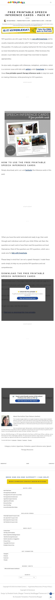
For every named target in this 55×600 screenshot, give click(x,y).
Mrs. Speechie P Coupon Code (11, 517)
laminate (28, 170)
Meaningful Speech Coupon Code (11, 515)
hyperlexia (40, 69)
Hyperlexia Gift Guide (9, 500)
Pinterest (19, 440)
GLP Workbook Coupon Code (10, 522)
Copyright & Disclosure (9, 543)
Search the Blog (7, 505)
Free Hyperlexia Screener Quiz (11, 496)
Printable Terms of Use (9, 545)
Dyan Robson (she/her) (32, 416)
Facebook (24, 440)
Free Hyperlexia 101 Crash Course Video (13, 494)
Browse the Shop (7, 503)
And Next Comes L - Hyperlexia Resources (28, 587)
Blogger (39, 597)
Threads (30, 440)
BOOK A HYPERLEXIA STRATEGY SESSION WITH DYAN (27, 481)
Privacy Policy (7, 541)
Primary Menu (50, 2)
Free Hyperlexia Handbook (10, 492)
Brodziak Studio (12, 593)
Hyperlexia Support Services (10, 498)
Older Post (51, 463)
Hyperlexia (19, 446)
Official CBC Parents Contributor (12, 568)
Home (27, 463)
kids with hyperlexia (19, 253)
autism (28, 69)
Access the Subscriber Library (10, 507)
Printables (27, 446)
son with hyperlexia (39, 39)
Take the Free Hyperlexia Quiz (11, 536)
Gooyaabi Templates (21, 597)
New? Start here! (7, 490)
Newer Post (4, 463)
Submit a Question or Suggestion (11, 538)
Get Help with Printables (9, 532)
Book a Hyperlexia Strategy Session (12, 534)
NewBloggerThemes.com (39, 593)
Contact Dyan (7, 530)
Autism (13, 446)
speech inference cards (38, 446)
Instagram (14, 440)
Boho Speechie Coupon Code (10, 519)
